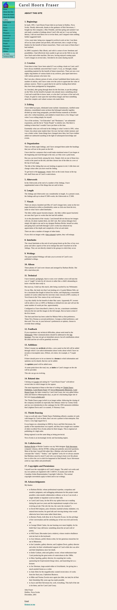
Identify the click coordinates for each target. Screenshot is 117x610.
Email (27, 601)
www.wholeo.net (38, 397)
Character (6, 41)
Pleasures (6, 33)
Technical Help (8, 56)
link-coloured (51, 235)
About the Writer (8, 17)
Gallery (5, 20)
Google (36, 382)
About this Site (8, 12)
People (5, 43)
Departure (6, 46)
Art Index (6, 54)
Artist (5, 25)
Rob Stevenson (71, 446)
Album (5, 51)
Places (5, 28)
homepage (41, 172)
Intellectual (7, 35)
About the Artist (8, 14)
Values (5, 30)
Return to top (30, 604)
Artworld (6, 38)
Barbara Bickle (30, 446)
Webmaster (28, 335)
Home (5, 9)
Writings (6, 49)
